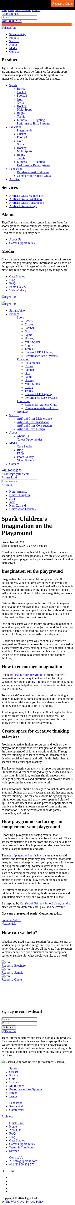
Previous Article (11, 920)
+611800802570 (12, 21)
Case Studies (17, 276)
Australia (7, 485)
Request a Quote (62, 3)
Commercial (16, 1109)
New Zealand (23, 10)
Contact (14, 51)
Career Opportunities (22, 243)
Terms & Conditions (21, 1147)
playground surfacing (28, 855)
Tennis (21, 116)
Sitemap (14, 1151)
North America (18, 491)
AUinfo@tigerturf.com (15, 474)
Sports (13, 85)
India (11, 10)
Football (22, 95)
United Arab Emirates (22, 509)
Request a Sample (12, 972)
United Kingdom (19, 495)
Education (15, 127)
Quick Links (16, 1123)
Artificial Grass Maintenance (26, 195)
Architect (14, 179)
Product (14, 37)
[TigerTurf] (9, 27)
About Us (15, 239)
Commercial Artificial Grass (34, 175)
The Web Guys (14, 1201)
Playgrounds (24, 130)
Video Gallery (17, 290)
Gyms (20, 102)
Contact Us (16, 1157)
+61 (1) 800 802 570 (21, 1164)
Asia (4, 10)
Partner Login (10, 477)
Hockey (22, 106)
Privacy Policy (35, 1201)
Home (13, 1126)
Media (13, 48)
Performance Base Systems (33, 123)
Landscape (15, 168)
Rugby (21, 113)
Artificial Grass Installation (25, 199)
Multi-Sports (24, 109)
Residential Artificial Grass (33, 172)
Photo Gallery (17, 287)
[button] (39, 18)
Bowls (21, 88)
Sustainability (17, 34)
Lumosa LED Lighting (31, 120)
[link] (4, 5)
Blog (12, 280)
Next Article (9, 923)
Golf (19, 99)
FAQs (13, 283)
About (13, 44)
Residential (16, 1106)
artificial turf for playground (26, 674)
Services (14, 41)
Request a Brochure (14, 965)
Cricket (21, 92)
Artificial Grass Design (23, 206)
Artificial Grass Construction (26, 202)
